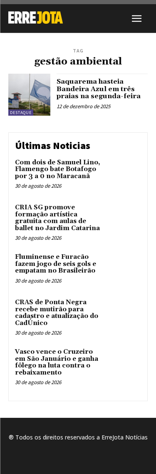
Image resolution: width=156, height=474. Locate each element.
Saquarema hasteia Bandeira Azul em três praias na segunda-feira (99, 88)
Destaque (21, 112)
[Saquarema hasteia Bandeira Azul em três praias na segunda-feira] (29, 95)
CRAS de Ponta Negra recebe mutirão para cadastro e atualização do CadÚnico (56, 312)
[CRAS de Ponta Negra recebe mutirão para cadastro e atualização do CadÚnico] (124, 314)
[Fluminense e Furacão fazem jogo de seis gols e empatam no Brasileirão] (124, 268)
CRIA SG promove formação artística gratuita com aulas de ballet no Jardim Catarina (57, 217)
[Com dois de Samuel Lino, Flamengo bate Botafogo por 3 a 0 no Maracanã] (124, 174)
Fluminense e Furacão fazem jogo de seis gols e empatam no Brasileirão (55, 264)
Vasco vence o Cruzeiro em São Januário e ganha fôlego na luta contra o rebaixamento (56, 362)
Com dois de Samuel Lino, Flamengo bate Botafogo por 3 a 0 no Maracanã (57, 169)
